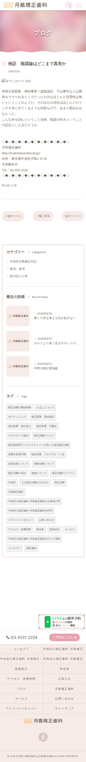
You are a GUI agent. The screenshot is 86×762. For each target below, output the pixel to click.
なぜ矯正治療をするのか (35, 483)
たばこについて (45, 407)
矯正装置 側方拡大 (19, 426)
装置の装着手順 (17, 454)
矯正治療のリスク (44, 436)
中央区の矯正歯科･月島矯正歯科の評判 (30, 511)
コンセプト (14, 548)
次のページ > (73, 216)
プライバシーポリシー (20, 520)
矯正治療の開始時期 (19, 407)
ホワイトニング (17, 417)
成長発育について (18, 464)
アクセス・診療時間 (19, 529)
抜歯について (39, 473)
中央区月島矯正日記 (23, 261)
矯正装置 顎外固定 (42, 417)
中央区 (12, 483)
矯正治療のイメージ (63, 473)
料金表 (40, 529)
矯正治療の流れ (17, 473)
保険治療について (44, 464)
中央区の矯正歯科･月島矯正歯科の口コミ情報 (34, 539)
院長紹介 (55, 529)
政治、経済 (17, 269)
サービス (70, 529)
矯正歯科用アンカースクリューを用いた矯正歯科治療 (38, 445)
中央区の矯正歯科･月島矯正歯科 (21, 659)
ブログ (21, 689)
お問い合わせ (46, 520)
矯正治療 (60, 483)
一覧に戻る (43, 216)
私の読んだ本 (9, 185)
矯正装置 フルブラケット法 (47, 454)
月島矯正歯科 (15, 492)
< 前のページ (13, 216)
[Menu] (79, 5)
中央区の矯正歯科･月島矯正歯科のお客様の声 (34, 501)
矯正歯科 (31, 548)
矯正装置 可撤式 (46, 426)
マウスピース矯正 (18, 436)
